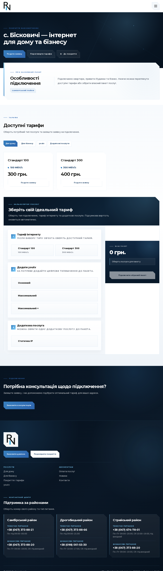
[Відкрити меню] (155, 6)
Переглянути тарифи (41, 54)
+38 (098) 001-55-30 (73, 544)
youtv (41, 143)
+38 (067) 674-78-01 (126, 529)
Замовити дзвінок (16, 454)
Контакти (64, 480)
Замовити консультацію (19, 405)
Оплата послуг (67, 471)
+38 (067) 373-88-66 (73, 529)
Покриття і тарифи (14, 480)
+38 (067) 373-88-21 (20, 529)
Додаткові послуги (59, 143)
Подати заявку (14, 54)
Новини (63, 476)
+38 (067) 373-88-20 (20, 544)
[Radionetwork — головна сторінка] (11, 439)
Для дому (10, 143)
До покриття (70, 54)
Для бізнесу (27, 143)
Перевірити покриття (45, 454)
